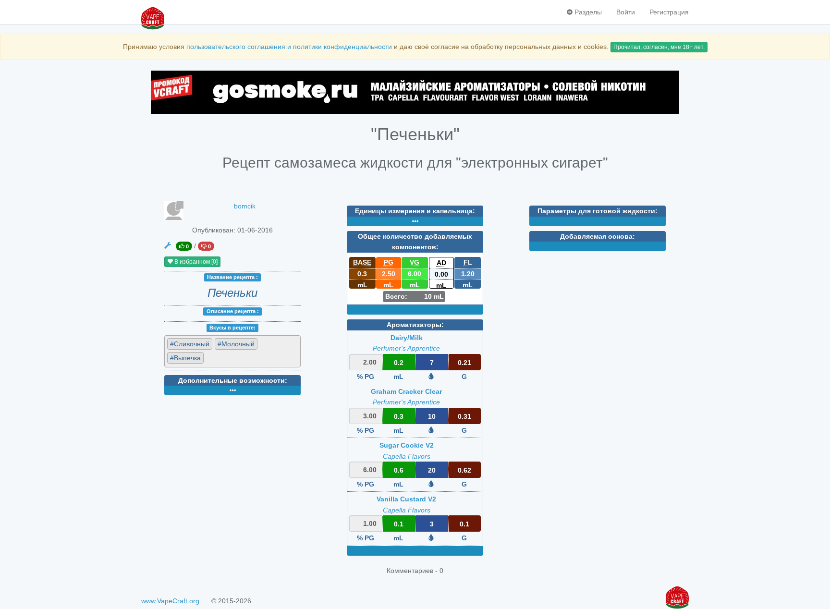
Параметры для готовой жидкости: (597, 211)
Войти (625, 12)
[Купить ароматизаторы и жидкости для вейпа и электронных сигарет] (415, 92)
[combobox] (232, 351)
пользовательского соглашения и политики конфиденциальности (289, 46)
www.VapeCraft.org (170, 601)
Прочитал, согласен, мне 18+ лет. (659, 47)
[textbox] (249, 357)
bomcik (245, 206)
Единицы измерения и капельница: (415, 211)
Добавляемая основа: (597, 236)
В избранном (195, 261)
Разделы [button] (587, 12)
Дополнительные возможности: (232, 380)
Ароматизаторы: (415, 325)
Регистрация (669, 12)
